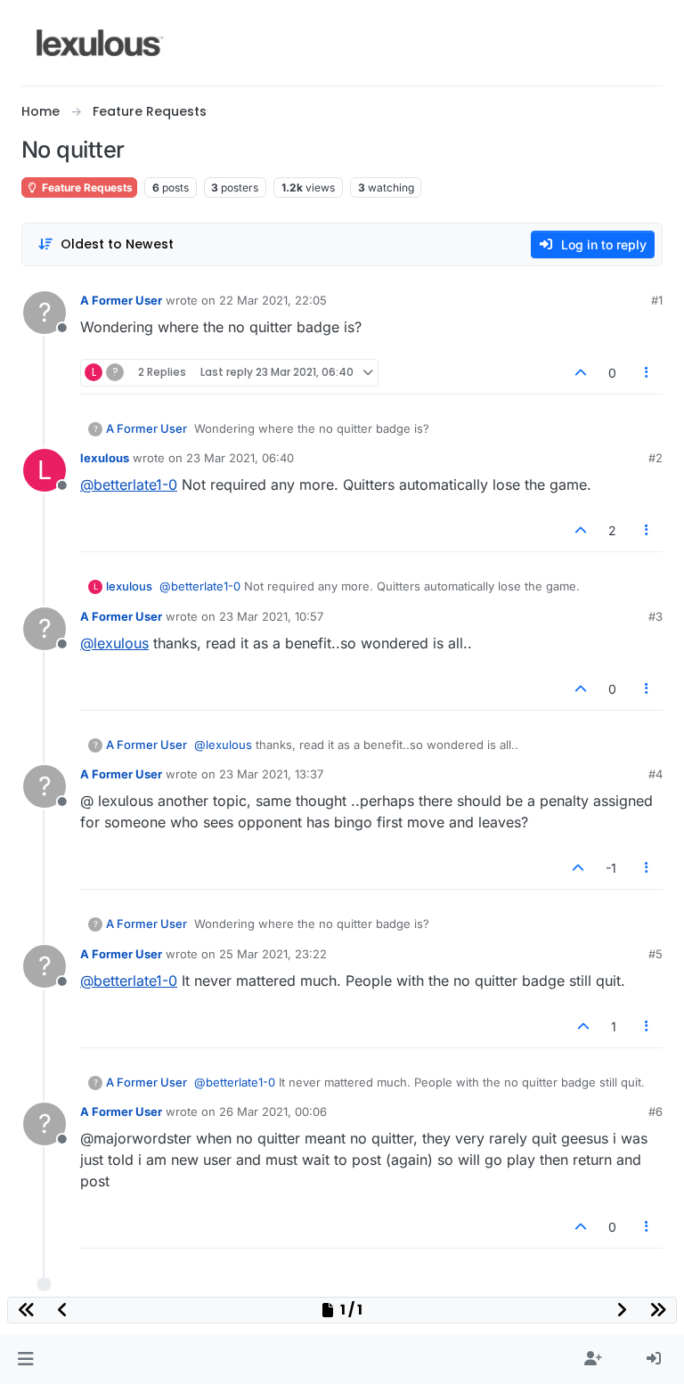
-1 (611, 867)
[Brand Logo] (100, 42)
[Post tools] (647, 373)
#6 (655, 1111)
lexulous (104, 458)
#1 (657, 300)
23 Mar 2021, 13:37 (271, 774)
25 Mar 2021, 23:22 (273, 954)
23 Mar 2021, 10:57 (271, 616)
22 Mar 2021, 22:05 (273, 300)
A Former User (121, 300)
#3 (655, 616)
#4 (655, 774)
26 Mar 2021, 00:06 (273, 1111)
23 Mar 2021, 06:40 (240, 458)
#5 (655, 954)
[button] (25, 1359)
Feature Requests (86, 187)
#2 (655, 458)
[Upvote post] (581, 373)
